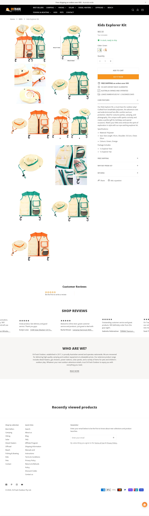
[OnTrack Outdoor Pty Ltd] (13, 10)
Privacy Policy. (112, 443)
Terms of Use (99, 443)
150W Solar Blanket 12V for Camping (29, 330)
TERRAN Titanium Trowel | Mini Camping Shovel (115, 331)
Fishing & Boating (12, 453)
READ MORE (74, 371)
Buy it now (118, 77)
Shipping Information (33, 446)
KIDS (20, 19)
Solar (7, 439)
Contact (8, 464)
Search (27, 429)
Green (100, 50)
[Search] (132, 10)
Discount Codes (31, 471)
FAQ (26, 439)
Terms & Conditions (32, 457)
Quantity (101, 56)
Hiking (7, 436)
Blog (27, 436)
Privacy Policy (30, 460)
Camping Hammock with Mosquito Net (71, 330)
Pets (7, 460)
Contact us (29, 474)
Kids (7, 457)
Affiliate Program (31, 443)
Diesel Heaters (10, 443)
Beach (7, 450)
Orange (105, 50)
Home (12, 19)
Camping (8, 432)
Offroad (8, 446)
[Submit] (113, 437)
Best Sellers (9, 429)
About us (28, 432)
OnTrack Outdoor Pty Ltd (21, 490)
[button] (142, 10)
